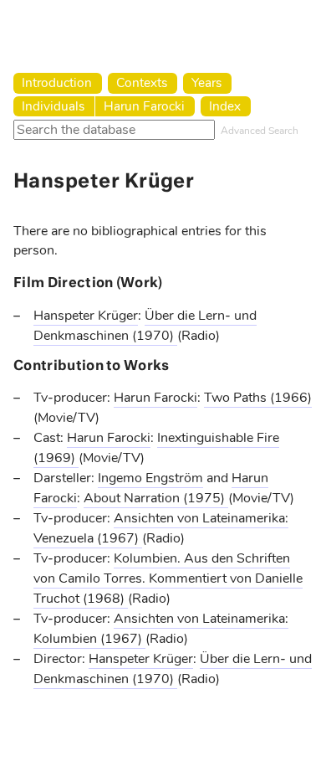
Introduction (57, 82)
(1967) (119, 538)
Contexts (141, 82)
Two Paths (237, 397)
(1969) (56, 458)
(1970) (154, 336)
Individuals (53, 106)
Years (206, 82)
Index (225, 106)
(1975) (205, 498)
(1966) (291, 397)
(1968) (105, 598)
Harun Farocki (144, 106)
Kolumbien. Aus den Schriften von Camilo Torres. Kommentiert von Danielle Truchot (168, 578)
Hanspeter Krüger (85, 315)
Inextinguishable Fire (218, 438)
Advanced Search (259, 130)
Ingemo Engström (150, 478)
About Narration (133, 498)
